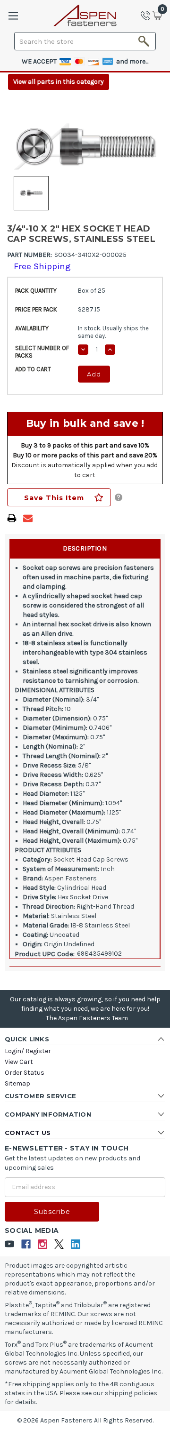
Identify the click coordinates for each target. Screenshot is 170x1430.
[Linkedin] (76, 1244)
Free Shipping (42, 266)
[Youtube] (10, 1244)
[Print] (12, 518)
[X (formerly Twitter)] (59, 1244)
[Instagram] (43, 1244)
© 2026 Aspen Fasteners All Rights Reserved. (85, 1420)
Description (85, 548)
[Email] (28, 518)
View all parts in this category (58, 82)
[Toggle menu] (13, 16)
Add (94, 374)
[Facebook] (26, 1244)
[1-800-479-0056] (148, 15)
